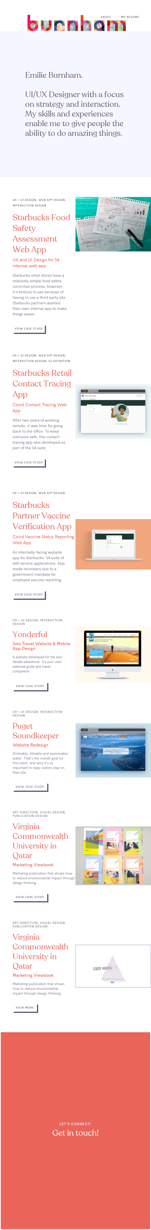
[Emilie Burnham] (76, 25)
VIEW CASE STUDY (29, 328)
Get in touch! (75, 1133)
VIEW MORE (25, 1007)
